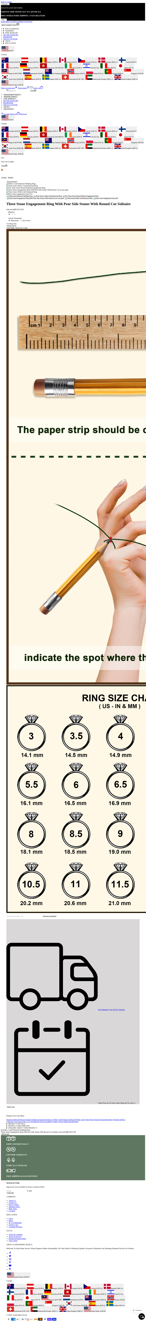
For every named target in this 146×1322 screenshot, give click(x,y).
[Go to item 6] (106, 198)
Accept (4, 178)
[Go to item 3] (80, 196)
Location (12, 1211)
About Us (12, 1201)
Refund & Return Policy (17, 1239)
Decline (10, 178)
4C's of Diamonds (15, 1223)
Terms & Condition (16, 1235)
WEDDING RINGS (10, 97)
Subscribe (10, 1193)
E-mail (29, 1191)
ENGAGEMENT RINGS (12, 95)
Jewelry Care (13, 1225)
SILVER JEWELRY (10, 35)
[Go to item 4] (35, 198)
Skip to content (6, 2)
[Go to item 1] (19, 196)
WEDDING (9, 31)
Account (6, 114)
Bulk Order (13, 1209)
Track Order (13, 1241)
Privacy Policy (14, 1205)
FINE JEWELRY (11, 33)
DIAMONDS (8, 103)
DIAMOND (7, 37)
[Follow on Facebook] (10, 1253)
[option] (11, 60)
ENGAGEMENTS (12, 29)
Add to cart (10, 1107)
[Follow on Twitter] (10, 1257)
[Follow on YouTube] (10, 1266)
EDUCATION (10, 43)
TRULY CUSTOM (10, 39)
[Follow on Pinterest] (10, 1263)
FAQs (11, 1219)
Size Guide (10, 228)
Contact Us (13, 1203)
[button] (73, 1109)
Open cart (18, 114)
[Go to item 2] (47, 196)
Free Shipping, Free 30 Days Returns (111, 1010)
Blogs (11, 1221)
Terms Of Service (15, 1237)
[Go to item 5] (78, 198)
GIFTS (7, 41)
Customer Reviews (15, 1227)
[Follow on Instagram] (10, 1260)
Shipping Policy (14, 1207)
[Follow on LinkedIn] (10, 1269)
